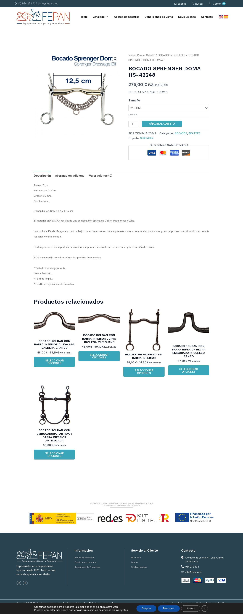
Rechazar (168, 608)
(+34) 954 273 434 (26, 3)
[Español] (226, 16)
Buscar (199, 3)
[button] (115, 59)
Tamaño (134, 100)
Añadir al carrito (162, 123)
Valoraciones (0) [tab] (100, 175)
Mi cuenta (180, 3)
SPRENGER (146, 138)
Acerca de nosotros (126, 16)
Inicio (84, 16)
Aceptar (146, 608)
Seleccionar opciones (54, 362)
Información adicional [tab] (70, 175)
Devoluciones (187, 16)
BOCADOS (163, 55)
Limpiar (132, 114)
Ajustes (190, 608)
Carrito (219, 3)
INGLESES (179, 55)
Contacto (207, 16)
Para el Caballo (146, 55)
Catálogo (99, 16)
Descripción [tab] (42, 175)
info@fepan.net (48, 3)
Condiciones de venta (159, 16)
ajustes (124, 610)
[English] (221, 16)
